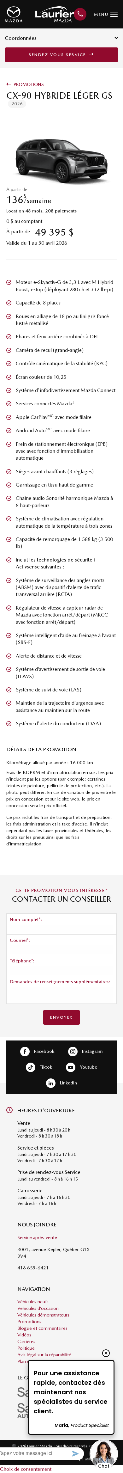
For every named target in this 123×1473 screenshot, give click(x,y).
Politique (26, 1348)
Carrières (26, 1341)
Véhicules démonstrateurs (43, 1315)
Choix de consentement (25, 1469)
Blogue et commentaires (42, 1328)
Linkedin (68, 1082)
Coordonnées (21, 38)
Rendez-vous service (58, 54)
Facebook (43, 1051)
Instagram (92, 1051)
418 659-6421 (33, 1268)
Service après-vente (37, 1237)
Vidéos (24, 1335)
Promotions (28, 84)
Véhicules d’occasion (38, 1308)
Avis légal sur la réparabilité (44, 1355)
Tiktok (45, 1067)
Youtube (88, 1067)
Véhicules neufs (33, 1301)
